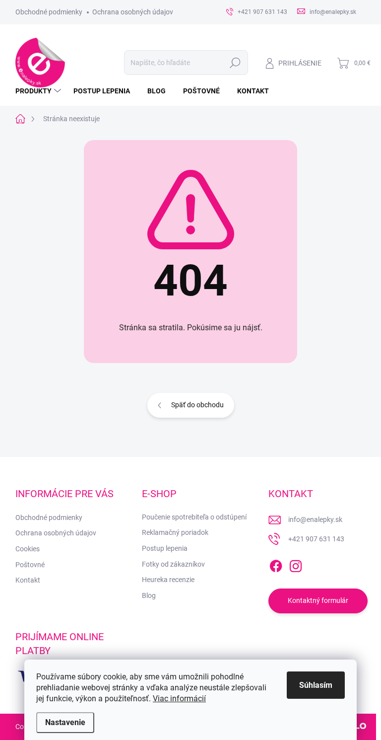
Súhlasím (315, 685)
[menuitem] (39, 91)
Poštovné (30, 565)
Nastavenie (65, 722)
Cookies (27, 549)
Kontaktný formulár (318, 600)
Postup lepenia (165, 548)
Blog (149, 595)
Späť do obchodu (197, 405)
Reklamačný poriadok (175, 532)
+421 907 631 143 (316, 539)
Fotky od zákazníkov (173, 564)
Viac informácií (179, 698)
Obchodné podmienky (48, 12)
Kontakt (27, 580)
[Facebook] (275, 564)
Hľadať (235, 63)
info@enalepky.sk (315, 519)
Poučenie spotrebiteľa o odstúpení (194, 517)
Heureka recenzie (168, 580)
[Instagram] (295, 564)
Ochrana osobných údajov (132, 12)
